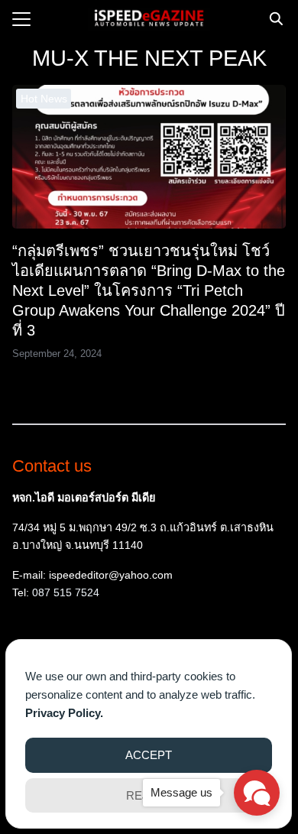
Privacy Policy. (64, 712)
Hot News (44, 98)
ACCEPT (148, 754)
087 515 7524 (65, 592)
